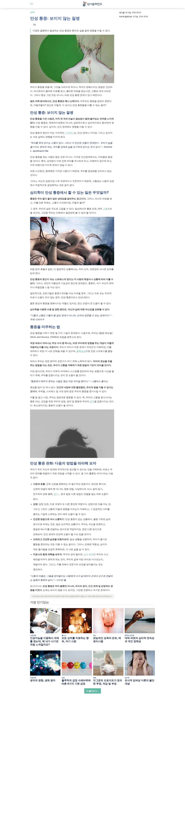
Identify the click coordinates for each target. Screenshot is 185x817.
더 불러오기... (92, 691)
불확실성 (81, 351)
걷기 (56, 494)
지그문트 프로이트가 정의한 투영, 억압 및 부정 (107, 682)
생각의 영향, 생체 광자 (42, 680)
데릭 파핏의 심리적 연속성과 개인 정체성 (139, 640)
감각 (92, 401)
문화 (94, 678)
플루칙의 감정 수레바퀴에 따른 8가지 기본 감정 (76, 682)
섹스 (94, 635)
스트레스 (69, 132)
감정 (63, 678)
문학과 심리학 (129, 635)
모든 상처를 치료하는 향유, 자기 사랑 (75, 640)
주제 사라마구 (37, 319)
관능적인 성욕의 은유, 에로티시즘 (107, 640)
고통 (105, 208)
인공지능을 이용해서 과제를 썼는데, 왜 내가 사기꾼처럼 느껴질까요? (44, 641)
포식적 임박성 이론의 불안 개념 (139, 682)
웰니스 (64, 635)
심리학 (32, 12)
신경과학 (33, 635)
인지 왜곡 (88, 554)
